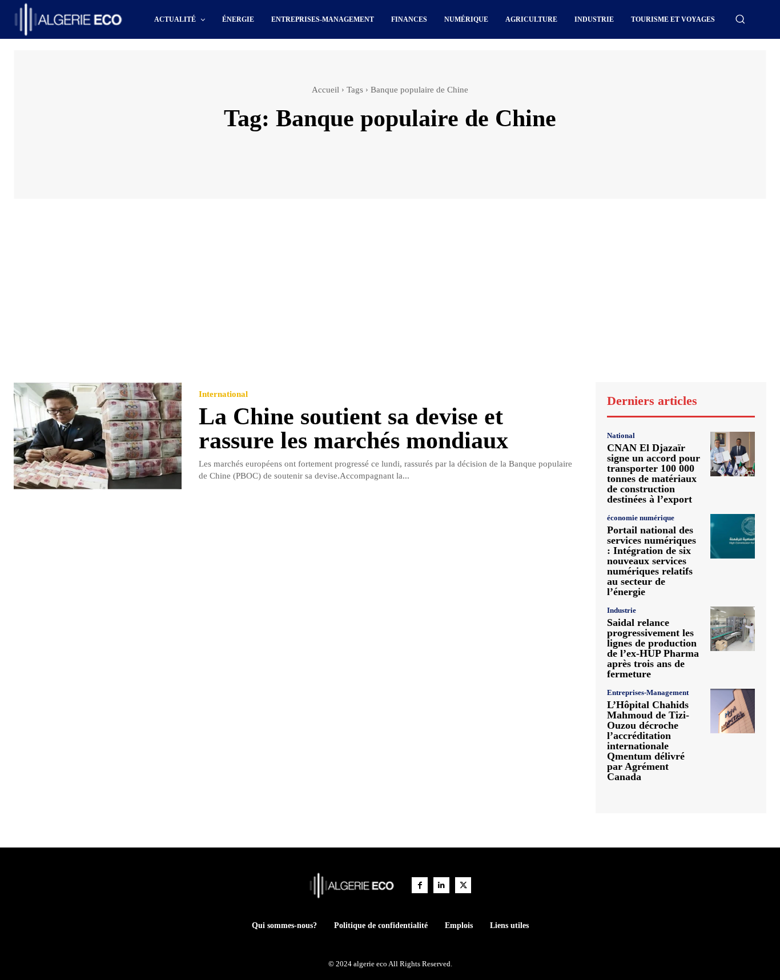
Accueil (325, 89)
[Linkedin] (441, 885)
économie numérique (640, 517)
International (223, 394)
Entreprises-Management (648, 692)
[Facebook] (420, 885)
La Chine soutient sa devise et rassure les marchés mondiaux (353, 428)
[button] (740, 19)
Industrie (621, 610)
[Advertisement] (390, 296)
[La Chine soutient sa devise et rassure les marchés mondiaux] (98, 435)
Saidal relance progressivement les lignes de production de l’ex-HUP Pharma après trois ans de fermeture (653, 648)
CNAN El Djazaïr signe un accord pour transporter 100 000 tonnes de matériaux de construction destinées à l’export (653, 473)
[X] (463, 885)
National (621, 435)
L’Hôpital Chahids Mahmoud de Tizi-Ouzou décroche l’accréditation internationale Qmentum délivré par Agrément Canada (648, 740)
